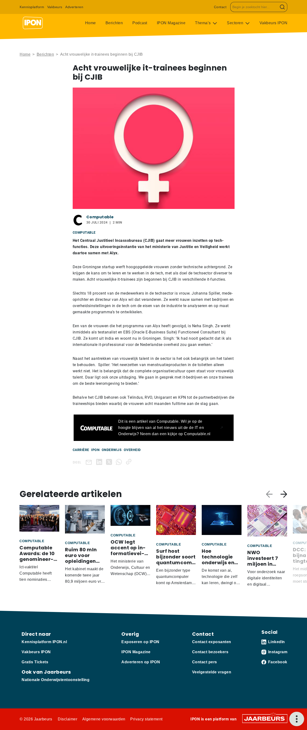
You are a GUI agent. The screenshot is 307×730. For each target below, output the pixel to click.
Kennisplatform (32, 7)
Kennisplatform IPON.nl (44, 642)
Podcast (139, 23)
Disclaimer (67, 719)
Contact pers (204, 662)
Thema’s (203, 23)
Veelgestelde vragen (211, 672)
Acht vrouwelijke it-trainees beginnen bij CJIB (102, 54)
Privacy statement (146, 719)
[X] (110, 462)
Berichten (114, 23)
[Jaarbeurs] (264, 718)
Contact (220, 7)
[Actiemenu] (296, 719)
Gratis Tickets (35, 662)
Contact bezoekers (210, 652)
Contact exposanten (211, 642)
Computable (100, 217)
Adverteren (74, 7)
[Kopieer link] (130, 462)
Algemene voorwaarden (103, 719)
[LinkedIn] (100, 462)
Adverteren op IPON (140, 662)
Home (90, 23)
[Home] (33, 23)
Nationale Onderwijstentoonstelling (55, 680)
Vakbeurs (54, 7)
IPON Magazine (171, 23)
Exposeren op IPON (140, 642)
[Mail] (89, 462)
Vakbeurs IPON (274, 23)
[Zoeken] (282, 7)
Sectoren (235, 23)
